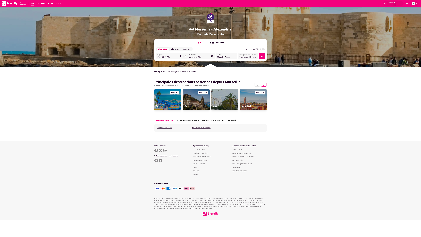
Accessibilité (236, 167)
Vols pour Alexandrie (164, 120)
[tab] (200, 42)
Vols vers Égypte (173, 72)
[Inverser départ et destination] (185, 56)
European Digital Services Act (242, 164)
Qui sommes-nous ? (199, 150)
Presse (195, 174)
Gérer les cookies (199, 164)
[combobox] (170, 56)
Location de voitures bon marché (243, 157)
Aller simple (175, 49)
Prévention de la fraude (239, 171)
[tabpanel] (210, 128)
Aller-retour (162, 49)
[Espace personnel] (415, 3)
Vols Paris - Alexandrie (164, 128)
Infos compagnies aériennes (241, 153)
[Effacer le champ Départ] (180, 56)
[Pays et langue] (407, 3)
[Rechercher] (262, 56)
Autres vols (232, 120)
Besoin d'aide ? (237, 150)
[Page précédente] (257, 85)
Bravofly (157, 72)
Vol (164, 72)
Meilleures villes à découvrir (213, 120)
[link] (167, 99)
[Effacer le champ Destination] (211, 56)
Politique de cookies (200, 160)
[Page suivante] (264, 85)
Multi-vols (186, 49)
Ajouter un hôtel (252, 49)
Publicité (196, 171)
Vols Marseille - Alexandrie (201, 128)
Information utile (237, 160)
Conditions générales (200, 153)
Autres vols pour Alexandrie (188, 120)
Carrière (195, 167)
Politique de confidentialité (202, 157)
